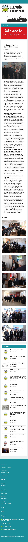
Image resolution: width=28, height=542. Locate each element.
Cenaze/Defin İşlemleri (6, 503)
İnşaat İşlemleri (4, 501)
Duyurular (3, 485)
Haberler (18, 34)
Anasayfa (4, 34)
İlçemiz (2, 511)
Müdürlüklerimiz (4, 475)
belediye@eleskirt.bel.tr (9, 529)
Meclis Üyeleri (4, 470)
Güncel (11, 34)
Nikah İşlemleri (4, 493)
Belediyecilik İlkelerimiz (6, 467)
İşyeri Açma (3, 496)
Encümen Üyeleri (5, 472)
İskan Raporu (4, 498)
